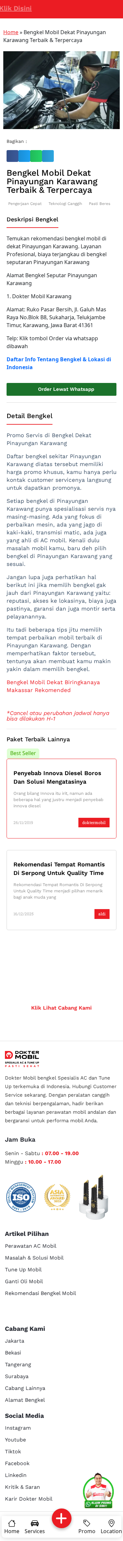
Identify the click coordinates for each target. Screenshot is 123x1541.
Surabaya (17, 1376)
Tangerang (18, 1364)
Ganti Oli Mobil (24, 1281)
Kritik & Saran (22, 1487)
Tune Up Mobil (23, 1269)
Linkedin (16, 1475)
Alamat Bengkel (25, 1400)
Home (10, 32)
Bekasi (13, 1353)
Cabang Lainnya (25, 1388)
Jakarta (14, 1341)
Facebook (17, 1463)
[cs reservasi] (98, 1491)
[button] (12, 156)
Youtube (15, 1440)
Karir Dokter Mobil (28, 1499)
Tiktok (13, 1451)
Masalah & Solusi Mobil (34, 1258)
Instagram (18, 1428)
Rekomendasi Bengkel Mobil (40, 1293)
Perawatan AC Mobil (30, 1246)
